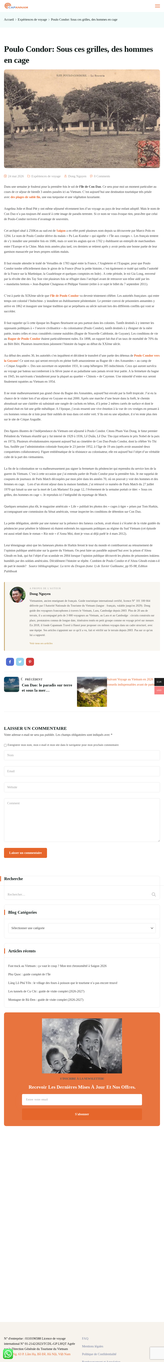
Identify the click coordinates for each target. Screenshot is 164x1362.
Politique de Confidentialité (99, 1354)
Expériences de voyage (32, 19)
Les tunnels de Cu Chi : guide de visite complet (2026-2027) (46, 991)
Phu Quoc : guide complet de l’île (29, 974)
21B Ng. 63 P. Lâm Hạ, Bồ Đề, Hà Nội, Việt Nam (38, 1354)
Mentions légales (92, 1346)
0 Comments (102, 176)
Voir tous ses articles (41, 643)
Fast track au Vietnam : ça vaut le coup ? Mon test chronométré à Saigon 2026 (57, 966)
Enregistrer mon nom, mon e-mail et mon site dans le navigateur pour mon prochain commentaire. (63, 744)
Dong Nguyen (77, 176)
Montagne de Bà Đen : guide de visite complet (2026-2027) (45, 999)
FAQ (85, 1338)
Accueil (9, 19)
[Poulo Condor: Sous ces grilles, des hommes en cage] (10, 662)
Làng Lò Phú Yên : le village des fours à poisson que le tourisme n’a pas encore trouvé (62, 983)
